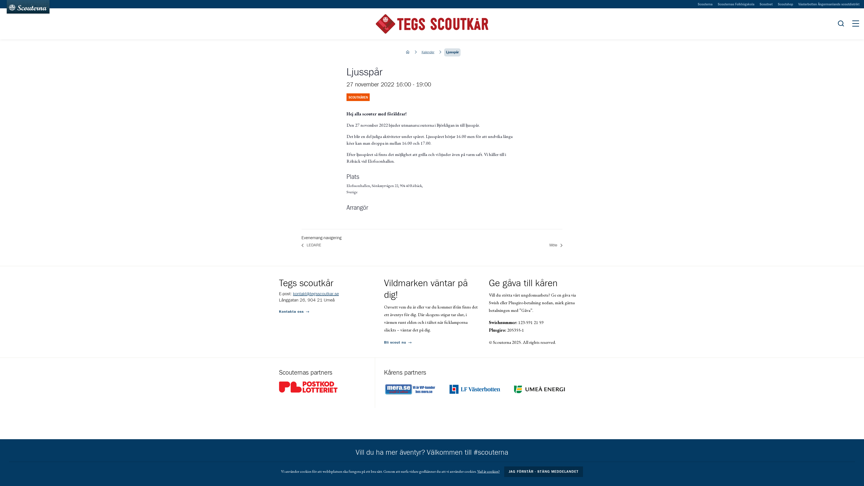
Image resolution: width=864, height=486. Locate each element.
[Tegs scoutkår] (432, 24)
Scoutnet (766, 4)
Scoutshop (785, 4)
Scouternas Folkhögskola (736, 4)
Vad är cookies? (488, 471)
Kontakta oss (291, 311)
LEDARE (313, 245)
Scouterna (705, 4)
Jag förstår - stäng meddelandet (543, 471)
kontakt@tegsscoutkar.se (316, 294)
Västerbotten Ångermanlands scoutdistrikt (829, 4)
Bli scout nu (395, 342)
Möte (553, 245)
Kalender (428, 52)
